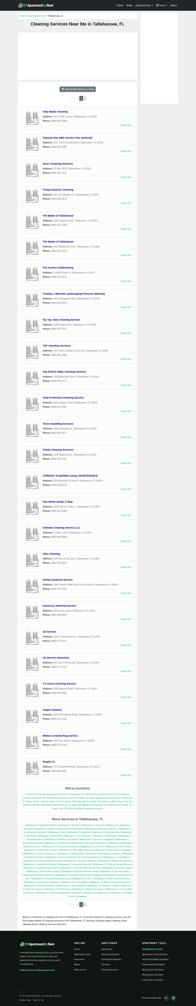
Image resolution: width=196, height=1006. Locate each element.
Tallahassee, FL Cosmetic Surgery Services (42, 861)
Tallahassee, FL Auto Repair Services (75, 850)
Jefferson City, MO (31, 805)
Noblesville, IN (82, 801)
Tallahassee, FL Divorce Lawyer (114, 871)
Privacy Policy (25, 1000)
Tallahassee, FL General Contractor (38, 853)
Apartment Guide (82, 954)
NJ (59, 805)
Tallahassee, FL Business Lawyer (117, 868)
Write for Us (80, 969)
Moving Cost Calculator (153, 969)
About (173, 5)
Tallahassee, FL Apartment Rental (40, 825)
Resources (79, 959)
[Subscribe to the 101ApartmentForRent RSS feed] (173, 998)
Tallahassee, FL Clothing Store (70, 853)
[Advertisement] (77, 56)
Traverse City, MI (123, 801)
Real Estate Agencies (111, 959)
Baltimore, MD (108, 801)
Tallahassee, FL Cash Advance (77, 836)
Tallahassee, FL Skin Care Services (80, 861)
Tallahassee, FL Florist (55, 857)
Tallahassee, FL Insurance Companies (96, 839)
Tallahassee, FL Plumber (68, 825)
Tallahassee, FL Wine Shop (49, 836)
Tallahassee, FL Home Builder (73, 882)
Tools (162, 5)
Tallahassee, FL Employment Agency (84, 857)
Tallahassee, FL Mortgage (104, 836)
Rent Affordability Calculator (155, 959)
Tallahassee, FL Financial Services (37, 875)
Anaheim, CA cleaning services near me (90, 794)
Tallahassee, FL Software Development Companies (78, 875)
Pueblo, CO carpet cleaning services (94, 798)
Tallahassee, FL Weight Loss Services (114, 861)
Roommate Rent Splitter (153, 964)
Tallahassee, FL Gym (81, 878)
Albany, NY (88, 805)
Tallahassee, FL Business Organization (40, 868)
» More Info (125, 125)
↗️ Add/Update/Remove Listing (77, 89)
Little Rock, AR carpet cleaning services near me (47, 794)
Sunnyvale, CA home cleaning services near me (54, 798)
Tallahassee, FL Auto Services (105, 832)
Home (120, 5)
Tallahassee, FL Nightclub (78, 832)
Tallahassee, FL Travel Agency (116, 857)
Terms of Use (38, 1000)
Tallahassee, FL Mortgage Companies (103, 853)
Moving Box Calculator (152, 974)
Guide (129, 5)
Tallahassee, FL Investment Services (39, 864)
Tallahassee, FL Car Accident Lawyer (42, 871)
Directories (144, 5)
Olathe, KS (95, 801)
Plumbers (105, 964)
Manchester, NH (48, 805)
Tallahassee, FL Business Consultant (60, 839)
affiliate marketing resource (90, 808)
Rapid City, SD (114, 805)
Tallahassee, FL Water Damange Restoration (109, 882)
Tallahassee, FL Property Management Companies (58, 893)
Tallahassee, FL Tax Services (57, 843)
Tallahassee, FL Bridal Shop (95, 893)
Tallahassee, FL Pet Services (56, 889)
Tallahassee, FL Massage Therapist (103, 885)
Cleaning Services (36, 15)
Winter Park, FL (33, 801)
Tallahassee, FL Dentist (43, 829)
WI (74, 808)
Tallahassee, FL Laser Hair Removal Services (79, 868)
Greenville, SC (100, 805)
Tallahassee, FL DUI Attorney (69, 829)
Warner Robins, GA (50, 801)
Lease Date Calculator (152, 980)
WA (69, 808)
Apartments (107, 949)
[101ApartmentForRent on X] (166, 998)
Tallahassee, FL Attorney (92, 825)
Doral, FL (116, 798)
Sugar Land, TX (60, 808)
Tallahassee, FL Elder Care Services (100, 829)
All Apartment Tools (152, 949)
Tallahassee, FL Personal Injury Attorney (60, 846)
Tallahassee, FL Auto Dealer (117, 846)
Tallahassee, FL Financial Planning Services (50, 878)
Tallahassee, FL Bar (56, 832)
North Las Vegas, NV (71, 805)
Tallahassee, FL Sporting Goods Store (88, 843)
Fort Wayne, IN (67, 801)
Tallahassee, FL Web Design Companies (112, 850)
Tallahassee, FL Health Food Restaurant (110, 878)
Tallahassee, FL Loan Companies (71, 885)
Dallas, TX (127, 805)
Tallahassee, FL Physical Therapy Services (112, 864)
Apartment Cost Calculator (154, 954)
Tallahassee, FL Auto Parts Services (40, 850)
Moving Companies (110, 954)
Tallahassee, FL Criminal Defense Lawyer (79, 871)
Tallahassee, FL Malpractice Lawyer (87, 889)
